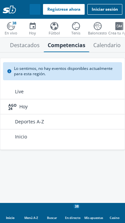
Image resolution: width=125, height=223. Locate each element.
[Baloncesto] (97, 25)
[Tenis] (76, 25)
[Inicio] (9, 9)
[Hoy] (32, 25)
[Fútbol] (54, 25)
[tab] (25, 44)
